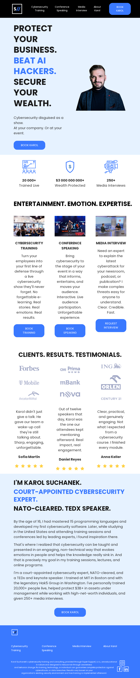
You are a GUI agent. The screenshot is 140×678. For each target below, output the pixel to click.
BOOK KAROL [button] (120, 8)
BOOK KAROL (29, 145)
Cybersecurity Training (19, 648)
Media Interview (82, 646)
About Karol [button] (97, 8)
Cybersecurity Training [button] (39, 8)
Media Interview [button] (81, 8)
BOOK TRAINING (29, 331)
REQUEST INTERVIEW (111, 325)
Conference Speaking (49, 648)
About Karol (110, 646)
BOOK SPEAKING (70, 331)
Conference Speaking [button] (62, 8)
